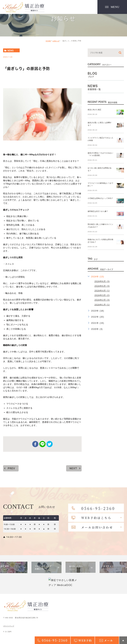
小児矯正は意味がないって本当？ (100, 198)
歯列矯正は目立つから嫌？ (98, 211)
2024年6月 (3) (102, 281)
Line (42, 444)
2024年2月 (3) (102, 300)
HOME (48, 41)
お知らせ (56, 41)
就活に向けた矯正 (94, 110)
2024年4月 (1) (102, 290)
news (10, 50)
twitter (49, 444)
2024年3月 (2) (102, 295)
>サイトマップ (8, 626)
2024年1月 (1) (102, 304)
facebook (35, 444)
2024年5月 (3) (102, 286)
